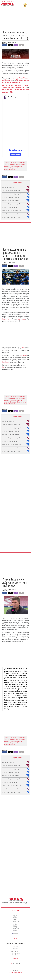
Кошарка (15, 919)
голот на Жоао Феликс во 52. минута (15, 79)
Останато (15, 925)
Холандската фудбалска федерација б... (12, 194)
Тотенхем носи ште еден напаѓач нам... (11, 217)
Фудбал (15, 916)
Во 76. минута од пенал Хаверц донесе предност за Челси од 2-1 (15, 86)
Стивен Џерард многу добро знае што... (12, 210)
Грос (3, 367)
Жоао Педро (21, 319)
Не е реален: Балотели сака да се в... (11, 207)
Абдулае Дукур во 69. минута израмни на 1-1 (15, 81)
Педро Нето (5, 319)
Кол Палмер (5, 362)
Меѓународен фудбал (16, 922)
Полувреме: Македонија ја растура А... (11, 204)
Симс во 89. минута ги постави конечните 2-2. (15, 91)
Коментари (15, 927)
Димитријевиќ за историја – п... (9, 187)
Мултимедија (16, 928)
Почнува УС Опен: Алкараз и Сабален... (11, 214)
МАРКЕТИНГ (15, 948)
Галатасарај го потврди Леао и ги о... (11, 197)
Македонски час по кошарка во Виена (11, 190)
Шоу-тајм (15, 930)
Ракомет (15, 918)
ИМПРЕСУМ (15, 946)
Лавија (23, 314)
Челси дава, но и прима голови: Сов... (11, 200)
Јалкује (23, 348)
